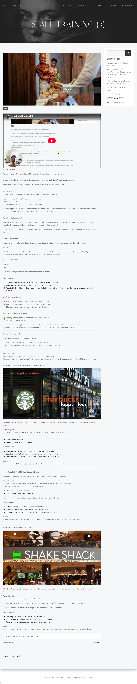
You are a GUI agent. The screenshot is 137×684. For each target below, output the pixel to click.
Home (62, 5)
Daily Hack (101, 5)
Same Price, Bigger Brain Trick (118, 94)
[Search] (128, 53)
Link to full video (9, 169)
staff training (35, 636)
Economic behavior (12, 636)
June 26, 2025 (96, 50)
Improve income (24, 636)
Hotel (70, 5)
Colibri (90, 678)
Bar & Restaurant (85, 5)
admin (89, 50)
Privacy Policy (128, 5)
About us (113, 5)
